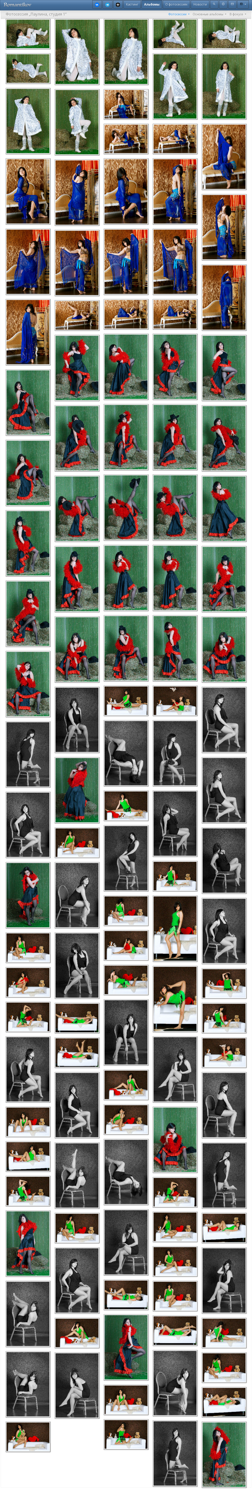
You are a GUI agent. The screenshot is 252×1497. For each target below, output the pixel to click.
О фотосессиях (176, 4)
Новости (200, 4)
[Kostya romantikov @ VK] (97, 4)
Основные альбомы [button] (208, 14)
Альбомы (151, 4)
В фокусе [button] (237, 14)
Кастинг (132, 4)
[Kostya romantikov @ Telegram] (107, 4)
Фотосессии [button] (177, 14)
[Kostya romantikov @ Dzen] (118, 4)
